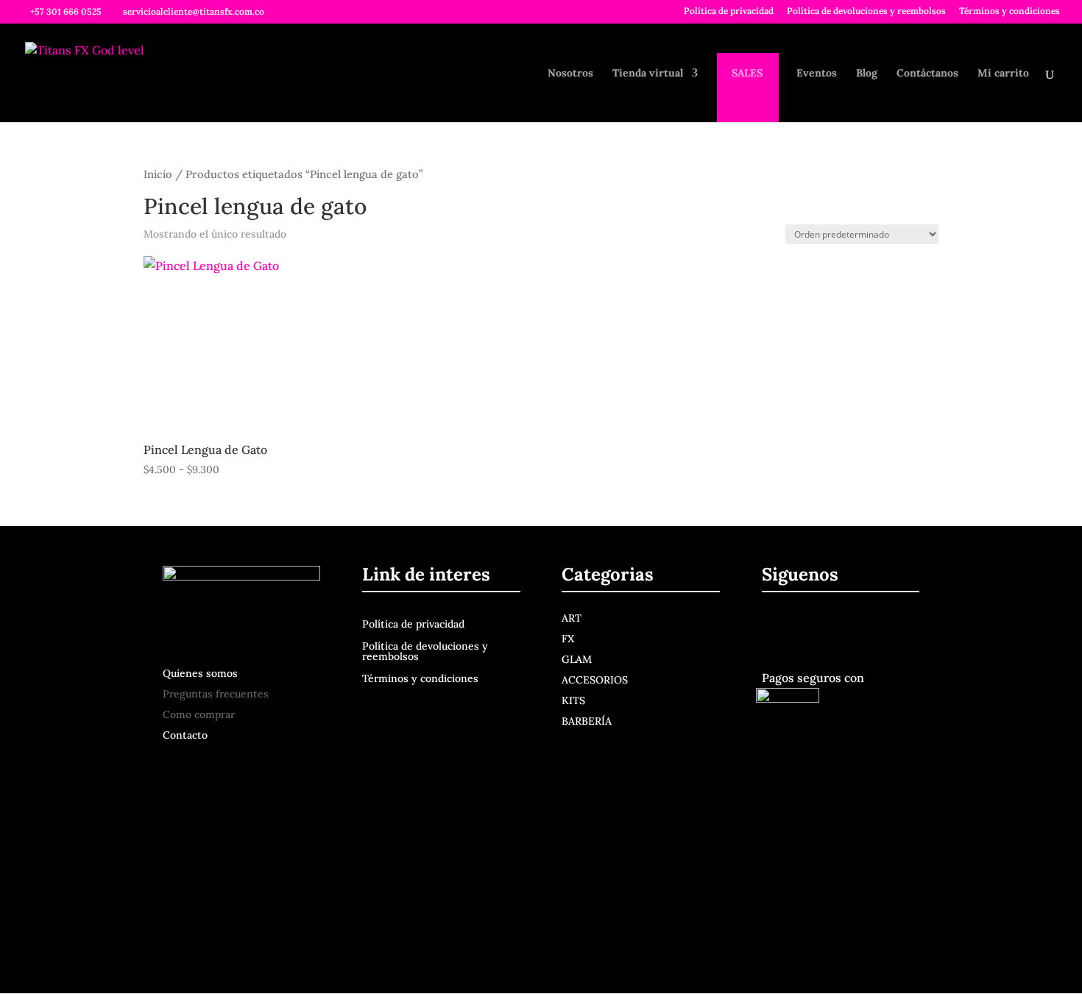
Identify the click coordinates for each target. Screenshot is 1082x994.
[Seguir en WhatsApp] (905, 627)
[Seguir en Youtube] (844, 627)
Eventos (816, 73)
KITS (573, 700)
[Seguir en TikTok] (874, 627)
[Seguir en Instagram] (810, 627)
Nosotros (570, 73)
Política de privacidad (729, 11)
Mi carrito (1003, 73)
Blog (866, 73)
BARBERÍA (587, 721)
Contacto (185, 735)
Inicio (158, 174)
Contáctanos (927, 73)
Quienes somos (200, 673)
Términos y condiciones (1009, 11)
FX (568, 638)
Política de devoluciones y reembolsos (866, 11)
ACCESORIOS (595, 679)
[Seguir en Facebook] (776, 627)
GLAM (577, 659)
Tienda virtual (647, 73)
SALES (747, 73)
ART (571, 618)
